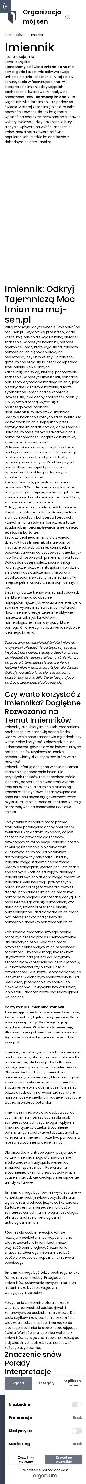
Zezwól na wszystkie (64, 1459)
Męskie (24, 61)
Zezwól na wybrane (26, 1459)
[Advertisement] (43, 179)
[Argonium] (45, 1476)
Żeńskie (11, 61)
